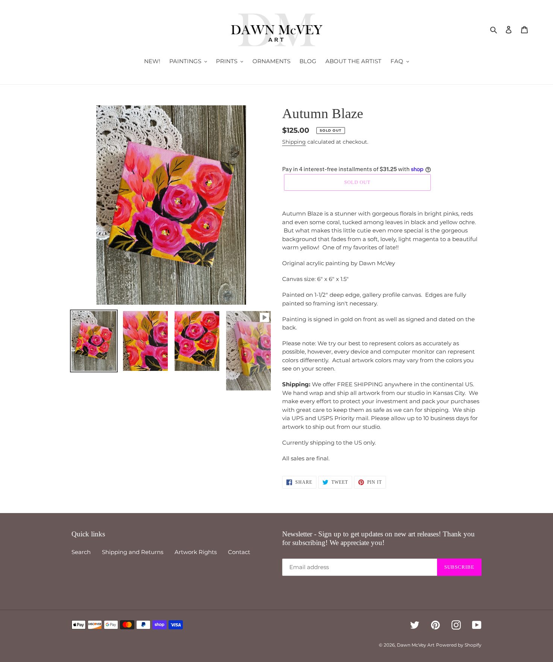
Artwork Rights (196, 552)
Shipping (294, 141)
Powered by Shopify (459, 645)
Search (81, 552)
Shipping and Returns (132, 552)
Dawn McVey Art (415, 645)
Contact (239, 552)
